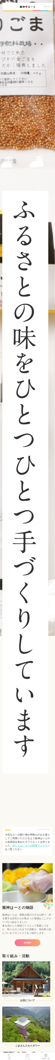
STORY (27, 942)
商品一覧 (46, 1058)
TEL (9, 1058)
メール (27, 1058)
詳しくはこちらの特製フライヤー (31, 845)
